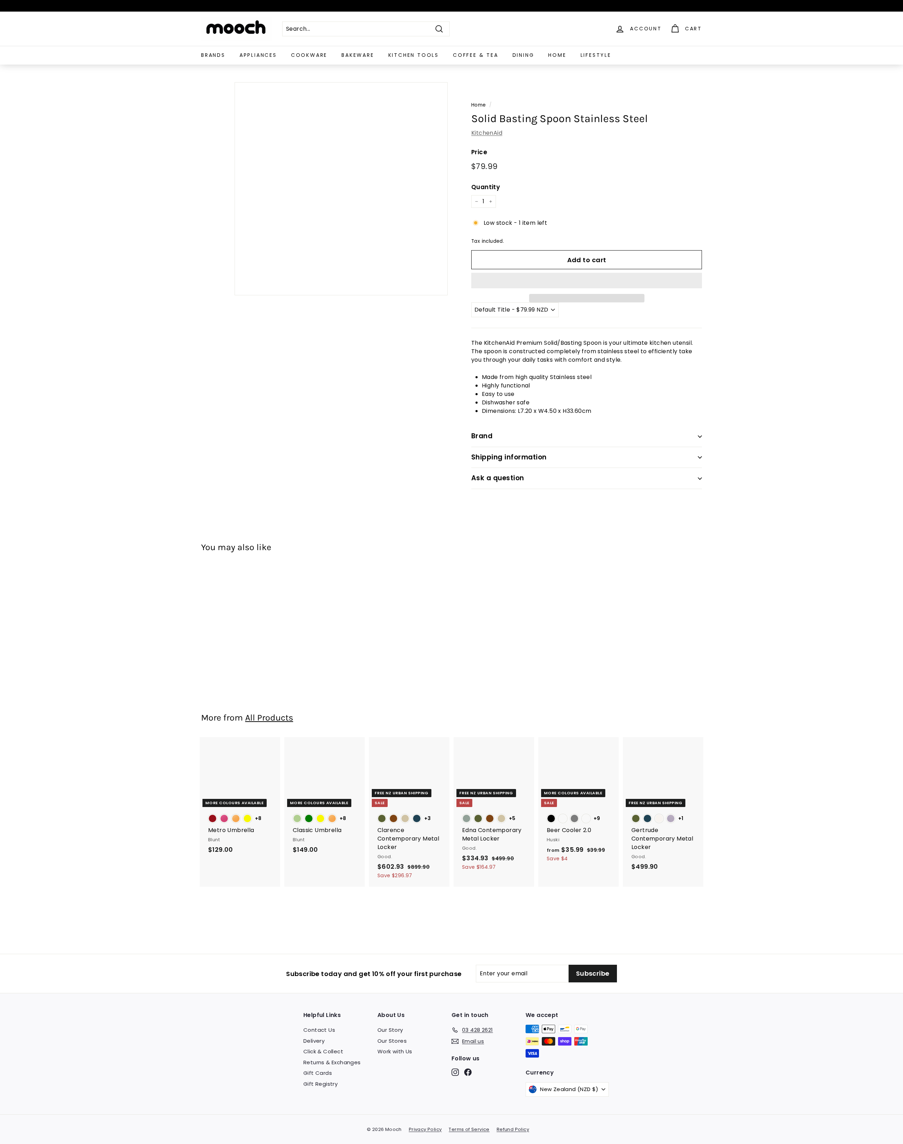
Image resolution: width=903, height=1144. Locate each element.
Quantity (485, 187)
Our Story (390, 1030)
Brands (213, 55)
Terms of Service (469, 1129)
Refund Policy (513, 1129)
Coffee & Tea (475, 55)
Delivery (314, 1040)
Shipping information (509, 457)
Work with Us (394, 1051)
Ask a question (497, 478)
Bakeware (357, 55)
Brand (481, 436)
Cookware (309, 55)
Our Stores (392, 1040)
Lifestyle (596, 55)
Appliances (258, 55)
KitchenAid (486, 133)
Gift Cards (317, 1073)
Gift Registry (320, 1084)
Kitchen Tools (413, 55)
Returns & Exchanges (332, 1062)
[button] (586, 280)
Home (557, 55)
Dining (523, 55)
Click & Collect (323, 1051)
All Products (269, 717)
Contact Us (319, 1030)
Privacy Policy (425, 1129)
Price (479, 152)
